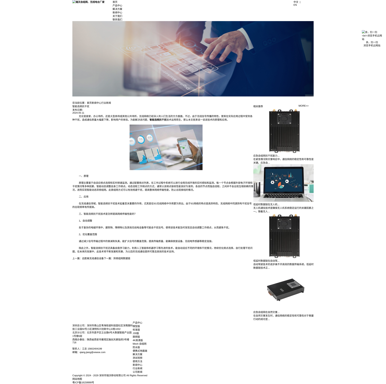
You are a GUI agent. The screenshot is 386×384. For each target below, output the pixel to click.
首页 (115, 2)
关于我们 (117, 16)
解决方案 (117, 9)
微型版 (136, 326)
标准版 (136, 329)
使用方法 (137, 361)
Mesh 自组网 (139, 343)
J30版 (136, 333)
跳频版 (136, 336)
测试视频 (137, 357)
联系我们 (117, 19)
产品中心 (117, 5)
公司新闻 (137, 372)
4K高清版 (138, 340)
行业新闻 (106, 102)
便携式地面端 (140, 350)
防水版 (136, 347)
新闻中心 (117, 12)
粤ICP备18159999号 (83, 382)
